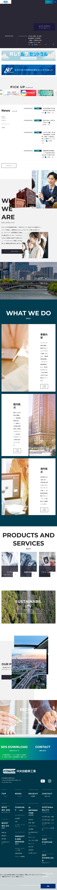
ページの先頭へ (54, 744)
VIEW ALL (9, 165)
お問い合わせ (49, 1)
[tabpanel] (29, 40)
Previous (46, 44)
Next (53, 44)
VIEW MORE (14, 251)
